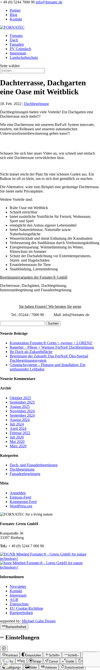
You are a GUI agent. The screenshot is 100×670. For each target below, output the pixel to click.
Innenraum (18, 53)
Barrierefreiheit (21, 613)
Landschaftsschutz (24, 57)
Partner (15, 10)
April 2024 (18, 428)
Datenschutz (19, 604)
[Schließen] (4, 649)
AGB (14, 600)
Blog (13, 15)
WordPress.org (21, 506)
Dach (14, 40)
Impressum (18, 595)
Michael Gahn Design (39, 621)
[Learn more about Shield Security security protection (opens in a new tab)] (6, 663)
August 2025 (20, 407)
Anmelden (18, 493)
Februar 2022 (20, 433)
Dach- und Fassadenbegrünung (34, 465)
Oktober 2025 (20, 398)
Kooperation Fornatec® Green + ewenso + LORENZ (51, 343)
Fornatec (16, 36)
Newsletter (18, 586)
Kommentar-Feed (23, 502)
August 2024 (20, 420)
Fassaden (17, 44)
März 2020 (18, 446)
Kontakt (16, 19)
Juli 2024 (17, 424)
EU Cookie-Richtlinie (26, 608)
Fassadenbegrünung (25, 474)
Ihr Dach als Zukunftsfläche (31, 352)
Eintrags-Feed (20, 497)
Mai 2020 (17, 442)
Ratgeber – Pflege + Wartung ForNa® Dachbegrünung (52, 347)
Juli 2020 (17, 437)
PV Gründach (20, 49)
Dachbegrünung (36, 104)
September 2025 (22, 402)
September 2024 (22, 415)
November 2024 (22, 411)
